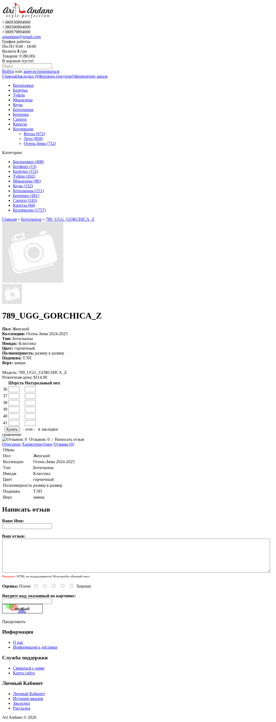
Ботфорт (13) (24, 166)
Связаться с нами (28, 668)
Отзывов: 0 (39, 439)
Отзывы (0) (63, 444)
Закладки (21, 703)
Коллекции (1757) (29, 210)
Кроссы (20, 124)
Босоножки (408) (28, 161)
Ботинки (21, 114)
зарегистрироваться (41, 71)
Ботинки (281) (26, 195)
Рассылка (21, 708)
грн (23, 51)
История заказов (28, 698)
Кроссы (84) (24, 205)
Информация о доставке (35, 647)
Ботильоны (23, 109)
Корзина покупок (56, 76)
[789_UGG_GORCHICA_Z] (33, 281)
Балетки (20, 90)
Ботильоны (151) (28, 190)
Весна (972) (34, 133)
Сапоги (20, 119)
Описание (11, 444)
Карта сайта (24, 673)
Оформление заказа (90, 76)
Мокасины (23, 100)
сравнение (11, 434)
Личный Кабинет (29, 693)
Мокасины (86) (27, 181)
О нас (18, 642)
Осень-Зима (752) (40, 143)
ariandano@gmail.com (21, 36)
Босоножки (23, 85)
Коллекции (23, 129)
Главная (9, 76)
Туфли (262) (24, 176)
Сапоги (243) (25, 200)
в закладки (48, 429)
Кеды (18, 104)
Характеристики (37, 444)
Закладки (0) (28, 76)
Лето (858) (33, 138)
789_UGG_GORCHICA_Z (70, 219)
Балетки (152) (25, 171)
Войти (8, 71)
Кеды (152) (23, 186)
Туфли (19, 95)
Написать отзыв (69, 439)
